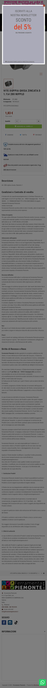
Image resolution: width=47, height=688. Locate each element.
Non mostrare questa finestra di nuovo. (20, 61)
